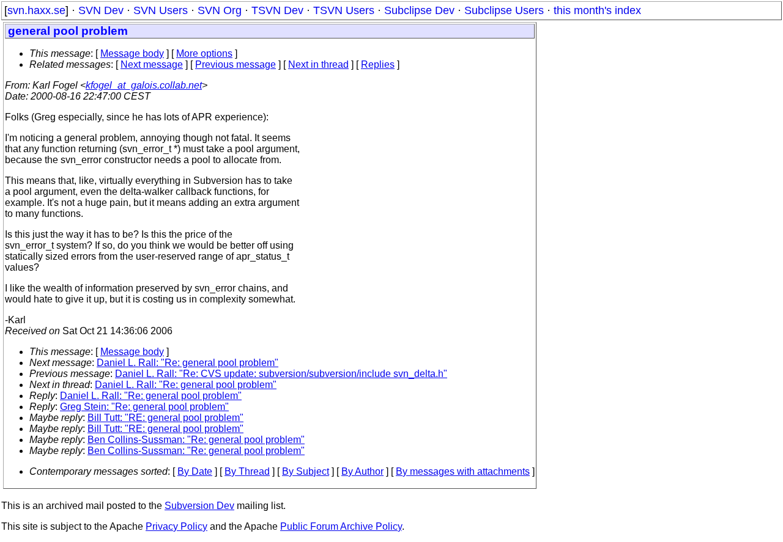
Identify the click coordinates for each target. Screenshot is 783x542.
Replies (378, 64)
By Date (194, 471)
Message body (132, 53)
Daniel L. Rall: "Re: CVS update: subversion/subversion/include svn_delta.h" (281, 373)
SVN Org (220, 10)
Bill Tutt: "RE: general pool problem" (165, 417)
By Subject (305, 471)
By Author (362, 471)
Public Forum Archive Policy (341, 526)
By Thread (247, 471)
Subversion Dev (199, 505)
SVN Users (160, 10)
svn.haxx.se (36, 10)
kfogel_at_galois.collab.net (144, 85)
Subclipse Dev (419, 10)
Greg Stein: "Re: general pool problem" (144, 406)
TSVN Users (343, 10)
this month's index (597, 10)
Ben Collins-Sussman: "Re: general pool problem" (196, 439)
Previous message (235, 64)
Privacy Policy (176, 526)
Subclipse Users (504, 10)
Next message (152, 64)
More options (204, 53)
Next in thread (318, 64)
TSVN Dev (277, 10)
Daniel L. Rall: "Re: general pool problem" (187, 362)
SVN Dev (101, 10)
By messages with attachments (463, 471)
